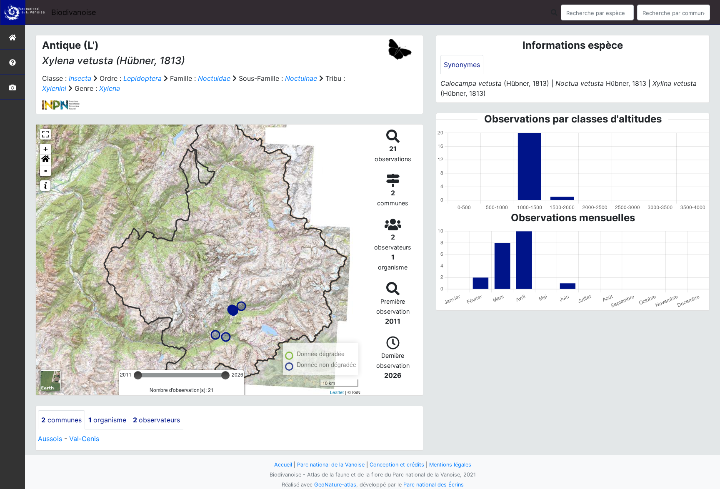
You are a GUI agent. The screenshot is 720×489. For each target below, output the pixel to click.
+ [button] (45, 149)
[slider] (138, 375)
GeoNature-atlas (335, 485)
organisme (107, 420)
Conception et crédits (397, 465)
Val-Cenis (84, 438)
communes (61, 420)
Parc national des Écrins (433, 485)
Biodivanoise (73, 12)
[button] (45, 160)
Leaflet (337, 392)
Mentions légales (450, 465)
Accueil (283, 465)
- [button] (45, 170)
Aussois (50, 438)
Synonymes (462, 64)
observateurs (156, 420)
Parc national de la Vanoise (331, 465)
